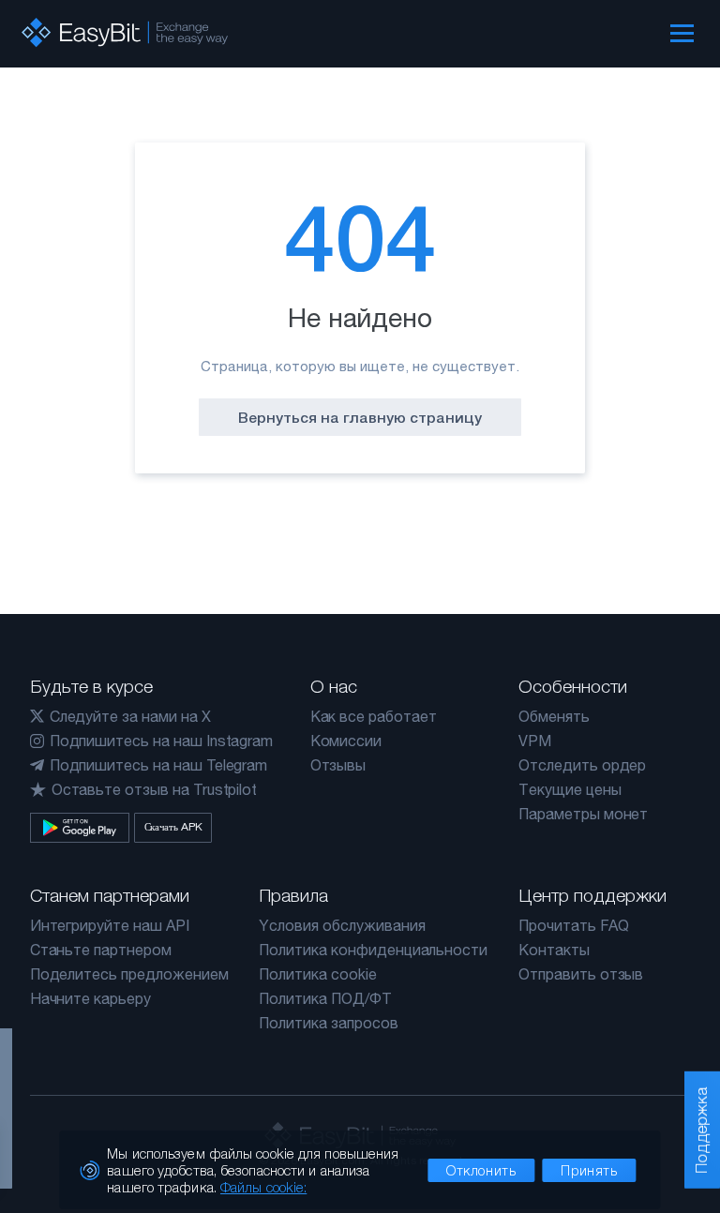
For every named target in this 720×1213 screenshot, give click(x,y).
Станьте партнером (101, 949)
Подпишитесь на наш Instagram (162, 740)
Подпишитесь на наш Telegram (159, 764)
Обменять (554, 716)
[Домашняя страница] (125, 32)
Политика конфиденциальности (373, 949)
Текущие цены (569, 789)
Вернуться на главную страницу (360, 417)
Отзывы (338, 764)
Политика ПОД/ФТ (325, 998)
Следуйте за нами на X (130, 716)
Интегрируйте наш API (109, 925)
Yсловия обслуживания (342, 925)
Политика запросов (328, 1022)
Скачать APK (173, 826)
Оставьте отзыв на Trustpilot (155, 789)
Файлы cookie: (263, 1186)
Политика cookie (317, 974)
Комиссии (346, 740)
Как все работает (373, 716)
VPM (534, 740)
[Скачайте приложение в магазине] (79, 828)
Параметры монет (583, 813)
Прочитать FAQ (573, 925)
